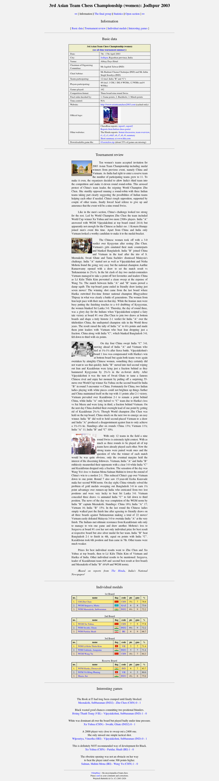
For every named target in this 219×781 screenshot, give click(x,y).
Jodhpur (104, 57)
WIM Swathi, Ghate (87, 627)
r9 (125, 135)
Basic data (77, 28)
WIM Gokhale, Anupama (90, 649)
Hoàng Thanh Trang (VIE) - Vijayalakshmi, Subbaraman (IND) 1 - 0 (109, 713)
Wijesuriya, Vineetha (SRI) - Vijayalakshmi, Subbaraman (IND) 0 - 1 (109, 738)
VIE (124, 646)
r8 (122, 135)
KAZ (123, 605)
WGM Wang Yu (85, 653)
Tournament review (95, 28)
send (98, 775)
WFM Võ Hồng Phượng (89, 672)
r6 (116, 135)
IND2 (123, 609)
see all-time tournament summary (109, 50)
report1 (122, 126)
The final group (102, 13)
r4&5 (111, 135)
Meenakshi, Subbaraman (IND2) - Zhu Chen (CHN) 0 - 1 (109, 702)
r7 (119, 135)
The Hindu (118, 570)
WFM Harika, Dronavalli (89, 668)
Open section (132, 13)
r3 (107, 135)
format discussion (127, 132)
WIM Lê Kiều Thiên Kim (90, 646)
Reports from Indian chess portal (116, 129)
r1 (101, 135)
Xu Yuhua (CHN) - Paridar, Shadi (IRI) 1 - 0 (109, 749)
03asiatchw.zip (107, 142)
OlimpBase (95, 772)
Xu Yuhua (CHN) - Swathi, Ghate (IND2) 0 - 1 (109, 724)
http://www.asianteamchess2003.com (118, 104)
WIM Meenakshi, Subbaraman (92, 609)
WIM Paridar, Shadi (87, 631)
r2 (104, 135)
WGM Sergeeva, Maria (88, 605)
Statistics (118, 13)
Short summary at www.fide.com (116, 138)
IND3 (123, 649)
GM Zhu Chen (85, 601)
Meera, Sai (83, 675)
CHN (123, 601)
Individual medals (117, 28)
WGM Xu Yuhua (86, 623)
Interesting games (138, 28)
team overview (142, 132)
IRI (123, 631)
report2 (129, 126)
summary (131, 135)
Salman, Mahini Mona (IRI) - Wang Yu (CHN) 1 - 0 (109, 763)
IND (124, 668)
